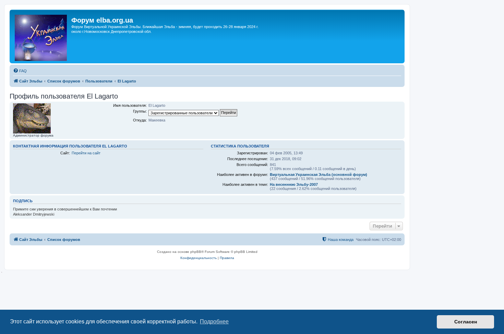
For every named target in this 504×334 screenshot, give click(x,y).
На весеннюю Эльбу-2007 (294, 184)
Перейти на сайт (86, 153)
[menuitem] (20, 71)
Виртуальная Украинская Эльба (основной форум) (318, 174)
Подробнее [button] (214, 321)
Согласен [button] (465, 321)
